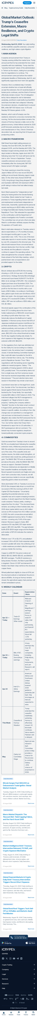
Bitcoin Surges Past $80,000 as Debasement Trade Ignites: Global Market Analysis (17, 785)
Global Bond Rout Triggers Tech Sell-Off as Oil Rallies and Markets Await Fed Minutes (18, 911)
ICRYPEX (5, 954)
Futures (26, 1014)
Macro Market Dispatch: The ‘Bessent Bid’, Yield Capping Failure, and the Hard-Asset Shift (18, 816)
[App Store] (30, 942)
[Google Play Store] (6, 942)
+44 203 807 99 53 (20, 938)
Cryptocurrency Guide (16, 8)
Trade (18, 1014)
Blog (5, 8)
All (2, 8)
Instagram (10, 958)
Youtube (14, 958)
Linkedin (21, 958)
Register (27, 3)
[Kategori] (34, 2)
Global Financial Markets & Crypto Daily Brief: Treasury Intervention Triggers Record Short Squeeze (17, 879)
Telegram (18, 958)
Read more (31, 803)
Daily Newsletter (30, 8)
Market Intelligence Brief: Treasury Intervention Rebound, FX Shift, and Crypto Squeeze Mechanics (17, 848)
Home (4, 1014)
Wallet (33, 1014)
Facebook (3, 958)
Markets (11, 1014)
